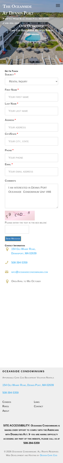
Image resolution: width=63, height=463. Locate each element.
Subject (10, 74)
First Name (12, 89)
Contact (38, 406)
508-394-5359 (12, 23)
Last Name (11, 103)
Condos (6, 402)
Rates (5, 406)
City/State (11, 134)
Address (10, 120)
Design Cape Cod (48, 455)
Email (9, 164)
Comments (10, 180)
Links (36, 402)
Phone (9, 150)
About (5, 410)
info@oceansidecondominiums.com (29, 272)
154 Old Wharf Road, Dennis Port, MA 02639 (27, 19)
